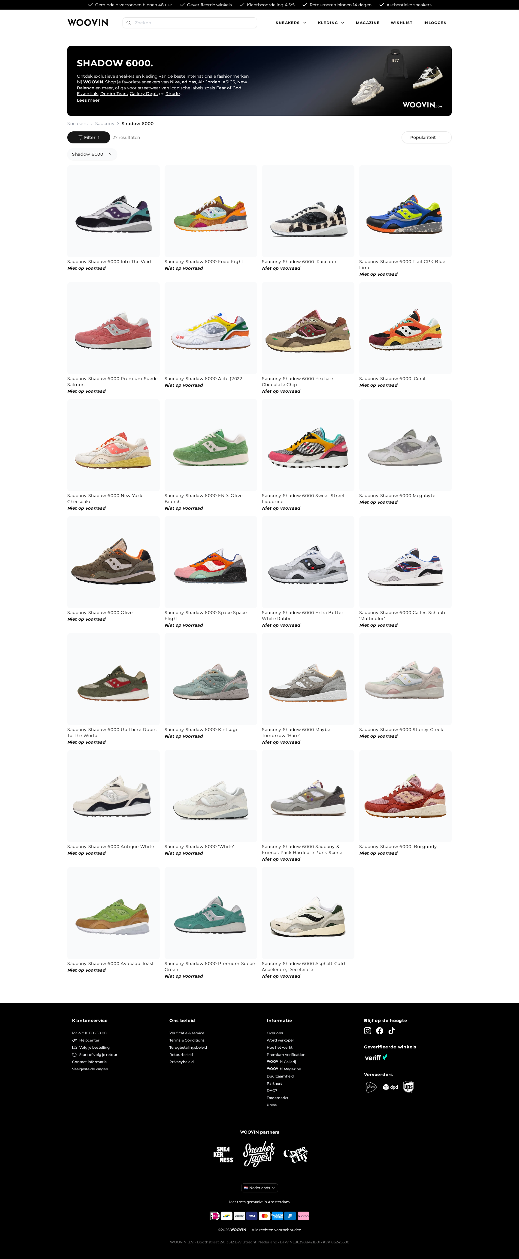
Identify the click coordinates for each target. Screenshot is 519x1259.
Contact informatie (89, 1062)
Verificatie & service (186, 1033)
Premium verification (286, 1054)
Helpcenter (89, 1040)
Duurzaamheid (280, 1076)
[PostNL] (371, 1087)
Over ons (275, 1033)
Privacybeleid (181, 1062)
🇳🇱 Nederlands (257, 1188)
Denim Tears (114, 93)
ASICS (229, 82)
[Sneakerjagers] (259, 1155)
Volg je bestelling (94, 1047)
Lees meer (88, 100)
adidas (189, 82)
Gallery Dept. (144, 93)
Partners (274, 1083)
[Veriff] (376, 1057)
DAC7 (272, 1090)
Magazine (368, 22)
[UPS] (408, 1087)
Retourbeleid (181, 1054)
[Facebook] (379, 1030)
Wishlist (402, 22)
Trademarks (277, 1098)
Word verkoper (280, 1040)
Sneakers (77, 123)
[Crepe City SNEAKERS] (296, 1155)
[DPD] (390, 1087)
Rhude (172, 93)
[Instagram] (367, 1030)
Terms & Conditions (187, 1040)
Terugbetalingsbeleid (188, 1047)
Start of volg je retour (98, 1054)
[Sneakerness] (223, 1155)
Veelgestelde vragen (90, 1069)
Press (272, 1105)
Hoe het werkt (280, 1047)
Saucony (104, 123)
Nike (175, 82)
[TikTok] (391, 1030)
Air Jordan (209, 82)
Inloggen (435, 22)
